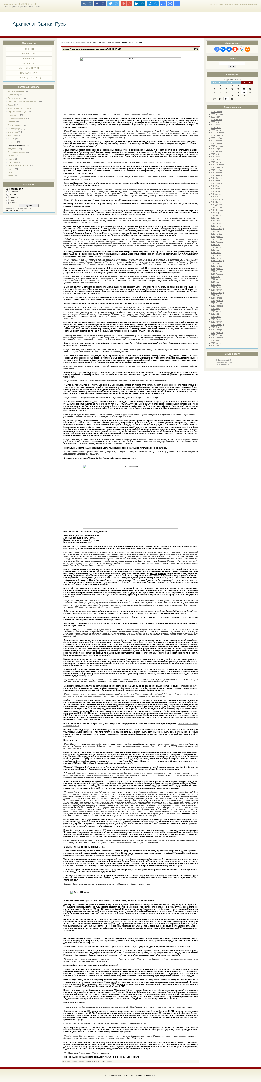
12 (244, 89)
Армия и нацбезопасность (19, 108)
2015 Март (215, 308)
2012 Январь (216, 207)
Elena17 (110, 1061)
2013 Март (215, 245)
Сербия (11, 155)
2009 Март (215, 117)
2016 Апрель (216, 343)
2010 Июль (216, 159)
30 (226, 99)
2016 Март (215, 340)
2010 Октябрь (217, 167)
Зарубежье (13, 149)
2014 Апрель (216, 279)
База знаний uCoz (224, 364)
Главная (7, 6)
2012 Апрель (216, 215)
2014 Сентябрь (217, 292)
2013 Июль (216, 255)
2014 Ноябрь (216, 298)
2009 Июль (216, 127)
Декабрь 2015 (232, 79)
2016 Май (215, 346)
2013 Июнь (216, 253)
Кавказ (11, 105)
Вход (31, 6)
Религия (11, 139)
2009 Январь (216, 111)
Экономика (13, 132)
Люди (10, 159)
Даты (10, 172)
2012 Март (215, 213)
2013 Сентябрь (217, 260)
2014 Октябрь (217, 295)
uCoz (153, 1075)
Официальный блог (225, 360)
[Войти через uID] (217, 49)
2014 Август (216, 290)
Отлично (14, 191)
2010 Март (215, 149)
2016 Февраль (217, 338)
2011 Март (215, 181)
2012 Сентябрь (217, 229)
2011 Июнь (215, 189)
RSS (38, 6)
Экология (12, 142)
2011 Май (215, 186)
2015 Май (215, 314)
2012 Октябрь (217, 231)
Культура (12, 135)
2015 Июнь (216, 316)
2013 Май (215, 250)
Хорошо (13, 194)
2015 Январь (216, 303)
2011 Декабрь (217, 205)
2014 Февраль (217, 274)
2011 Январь (216, 175)
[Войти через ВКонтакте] (223, 49)
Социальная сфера (16, 118)
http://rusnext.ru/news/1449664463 (160, 162)
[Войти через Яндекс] (235, 49)
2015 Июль (216, 319)
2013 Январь (216, 239)
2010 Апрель (216, 151)
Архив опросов (24, 208)
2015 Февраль (217, 306)
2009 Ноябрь (216, 138)
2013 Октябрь (217, 263)
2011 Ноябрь (216, 202)
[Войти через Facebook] (229, 49)
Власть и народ (14, 125)
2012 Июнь (216, 221)
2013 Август (216, 258)
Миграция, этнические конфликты (23, 101)
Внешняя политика (16, 152)
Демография (13, 115)
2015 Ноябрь (216, 330)
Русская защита (15, 98)
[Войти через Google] (241, 49)
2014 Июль (216, 287)
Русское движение (16, 91)
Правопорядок (14, 128)
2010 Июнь (216, 157)
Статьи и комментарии (18, 166)
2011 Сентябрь (217, 197)
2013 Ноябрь (216, 266)
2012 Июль (216, 223)
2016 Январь (216, 335)
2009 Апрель (216, 119)
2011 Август (216, 194)
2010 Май (215, 154)
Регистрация (20, 6)
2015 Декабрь (217, 332)
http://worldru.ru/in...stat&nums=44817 (161, 194)
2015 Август (216, 322)
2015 (73, 42)
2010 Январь (216, 143)
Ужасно (13, 203)
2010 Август (216, 162)
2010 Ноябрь (216, 170)
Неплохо (14, 197)
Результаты (11, 208)
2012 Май (215, 218)
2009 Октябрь (217, 135)
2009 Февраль (217, 114)
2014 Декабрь (217, 300)
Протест (11, 122)
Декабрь (81, 42)
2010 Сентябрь (217, 165)
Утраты (11, 176)
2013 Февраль (217, 242)
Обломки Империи (16, 145)
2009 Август (216, 130)
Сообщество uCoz (224, 362)
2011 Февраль (217, 178)
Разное (11, 169)
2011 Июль (215, 191)
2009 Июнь (216, 125)
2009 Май (215, 122)
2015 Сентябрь (217, 324)
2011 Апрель (216, 183)
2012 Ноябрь (216, 234)
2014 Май (215, 282)
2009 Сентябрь (217, 133)
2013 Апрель (216, 247)
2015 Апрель (216, 311)
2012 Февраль (217, 210)
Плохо (12, 200)
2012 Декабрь (217, 237)
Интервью (12, 162)
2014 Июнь (216, 284)
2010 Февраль (217, 146)
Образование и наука (17, 112)
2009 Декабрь (217, 141)
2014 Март (215, 276)
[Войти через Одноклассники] (247, 49)
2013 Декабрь (217, 268)
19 (244, 92)
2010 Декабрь (217, 173)
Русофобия (13, 95)
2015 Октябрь (217, 327)
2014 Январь (216, 271)
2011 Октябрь (217, 199)
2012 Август (216, 226)
